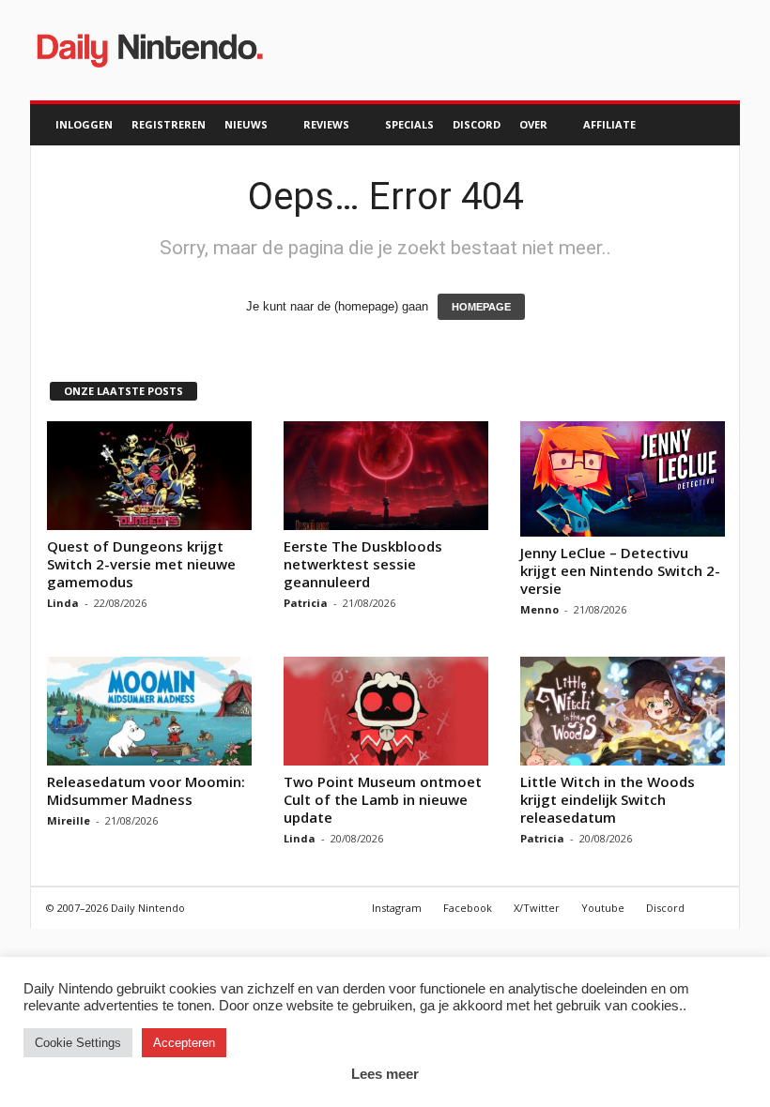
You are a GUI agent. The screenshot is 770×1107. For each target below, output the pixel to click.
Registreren (168, 124)
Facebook (467, 908)
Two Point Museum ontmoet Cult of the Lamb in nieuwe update (383, 799)
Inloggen (84, 124)
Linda (63, 603)
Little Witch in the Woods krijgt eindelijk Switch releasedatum (607, 799)
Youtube (602, 908)
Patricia (306, 603)
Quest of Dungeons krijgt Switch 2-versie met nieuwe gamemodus (141, 564)
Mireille (68, 820)
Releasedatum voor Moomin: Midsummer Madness (146, 790)
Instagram (397, 908)
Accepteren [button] (184, 1043)
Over (533, 124)
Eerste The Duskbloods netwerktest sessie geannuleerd (363, 564)
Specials (409, 124)
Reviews (326, 124)
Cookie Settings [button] (78, 1043)
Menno (539, 609)
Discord (476, 124)
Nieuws (246, 124)
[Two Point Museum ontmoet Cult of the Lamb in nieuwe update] (386, 711)
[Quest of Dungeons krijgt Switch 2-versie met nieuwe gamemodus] (149, 475)
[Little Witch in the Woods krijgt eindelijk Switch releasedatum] (622, 711)
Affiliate (609, 124)
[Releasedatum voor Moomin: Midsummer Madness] (149, 711)
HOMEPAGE (481, 306)
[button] (711, 124)
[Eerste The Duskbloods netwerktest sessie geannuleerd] (386, 475)
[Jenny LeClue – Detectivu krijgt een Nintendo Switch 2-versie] (622, 479)
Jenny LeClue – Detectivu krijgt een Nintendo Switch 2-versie (620, 570)
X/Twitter (537, 908)
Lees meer (385, 1074)
